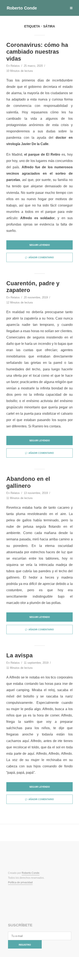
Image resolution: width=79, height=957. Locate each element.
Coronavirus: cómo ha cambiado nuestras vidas (37, 52)
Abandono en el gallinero (28, 482)
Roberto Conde (22, 8)
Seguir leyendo (39, 245)
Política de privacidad (20, 882)
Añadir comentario (41, 257)
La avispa (19, 655)
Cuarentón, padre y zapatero (32, 286)
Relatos (15, 65)
